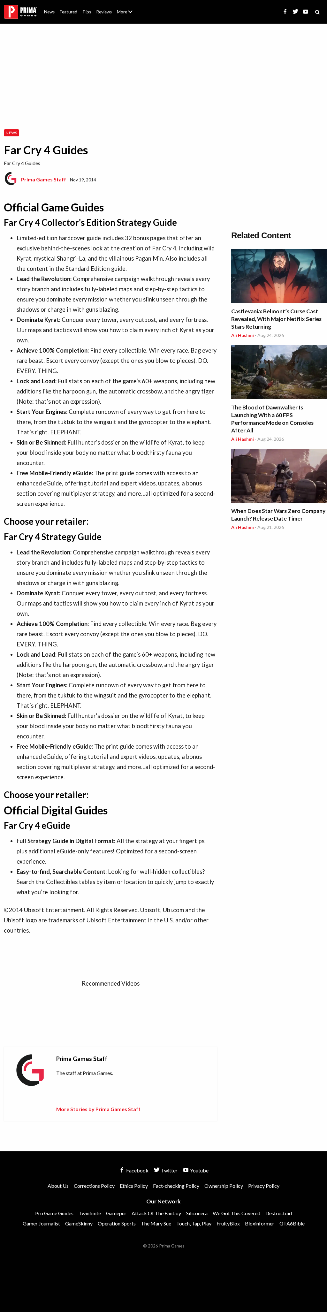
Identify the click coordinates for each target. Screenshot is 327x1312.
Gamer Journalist (41, 1223)
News (49, 11)
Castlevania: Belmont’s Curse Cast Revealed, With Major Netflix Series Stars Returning (276, 319)
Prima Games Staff (43, 179)
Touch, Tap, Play (193, 1223)
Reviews (104, 11)
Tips (86, 11)
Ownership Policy (223, 1186)
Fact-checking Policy (176, 1186)
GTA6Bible (292, 1223)
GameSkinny (79, 1223)
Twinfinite (90, 1213)
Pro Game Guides (54, 1213)
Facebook (136, 1170)
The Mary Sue (156, 1223)
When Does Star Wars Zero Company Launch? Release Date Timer (278, 514)
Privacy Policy (263, 1186)
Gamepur (116, 1213)
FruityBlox (228, 1223)
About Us (126, 8)
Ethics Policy (134, 1186)
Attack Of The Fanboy (156, 1213)
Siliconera (197, 1213)
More (128, 14)
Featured (68, 11)
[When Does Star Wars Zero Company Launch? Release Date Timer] (279, 477)
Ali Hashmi (242, 335)
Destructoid (278, 1213)
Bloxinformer (259, 1223)
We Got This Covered (236, 1213)
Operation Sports (117, 1223)
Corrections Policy (94, 1186)
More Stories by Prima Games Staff (98, 1109)
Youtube (199, 1170)
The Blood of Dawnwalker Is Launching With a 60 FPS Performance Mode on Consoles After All (272, 419)
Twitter (169, 1170)
